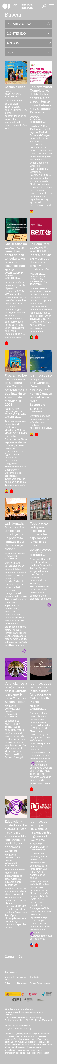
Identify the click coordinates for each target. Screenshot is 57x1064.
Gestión (9, 91)
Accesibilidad (37, 273)
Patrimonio (36, 119)
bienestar (10, 553)
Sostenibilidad (13, 96)
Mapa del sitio (9, 978)
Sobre (7, 983)
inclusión (10, 275)
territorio (36, 284)
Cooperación (12, 408)
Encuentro (36, 278)
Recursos (22, 983)
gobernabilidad (14, 272)
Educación (11, 555)
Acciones (21, 976)
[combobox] (28, 33)
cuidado (34, 116)
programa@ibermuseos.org (18, 1028)
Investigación (12, 93)
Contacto (34, 976)
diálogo (19, 411)
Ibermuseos (36, 408)
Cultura (9, 270)
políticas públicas (15, 414)
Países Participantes (40, 983)
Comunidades (37, 276)
